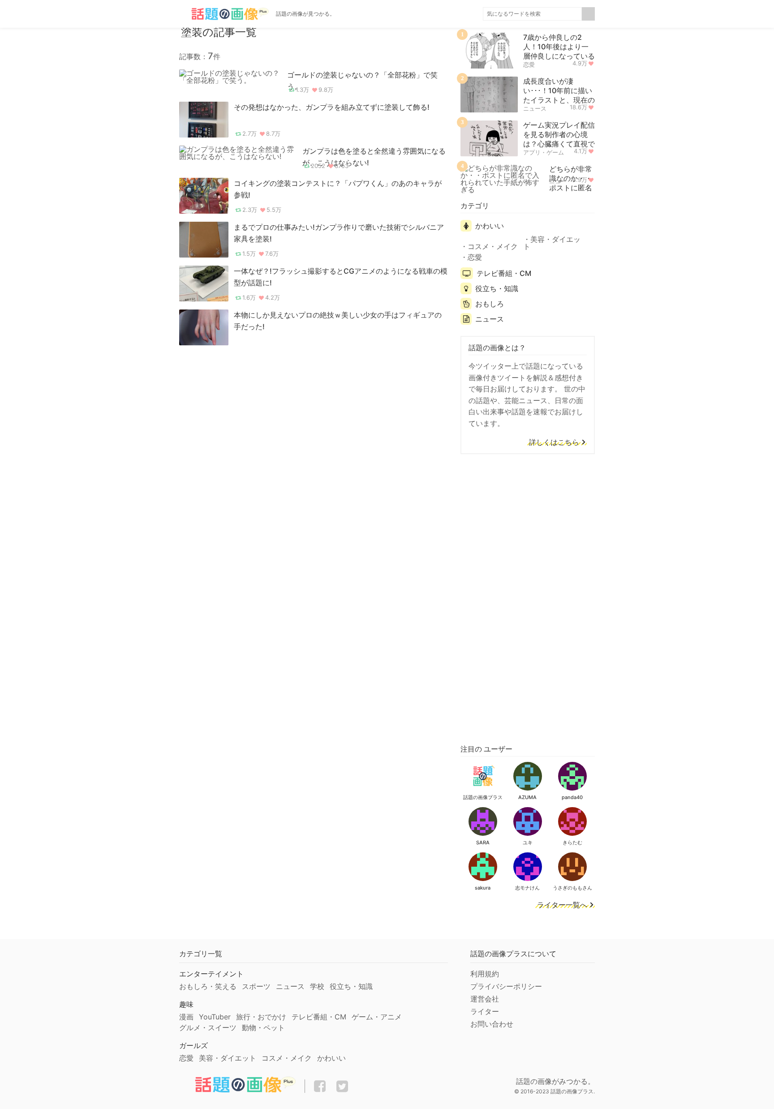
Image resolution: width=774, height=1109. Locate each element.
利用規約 (484, 973)
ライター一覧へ (562, 905)
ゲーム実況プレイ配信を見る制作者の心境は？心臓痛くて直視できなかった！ (559, 138)
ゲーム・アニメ (377, 1016)
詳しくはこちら (554, 442)
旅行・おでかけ (261, 1016)
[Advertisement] (527, 597)
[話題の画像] (224, 14)
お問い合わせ (491, 1023)
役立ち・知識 (496, 288)
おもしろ (489, 303)
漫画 (186, 1016)
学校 (317, 986)
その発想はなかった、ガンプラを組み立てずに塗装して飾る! (332, 107)
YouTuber (215, 1016)
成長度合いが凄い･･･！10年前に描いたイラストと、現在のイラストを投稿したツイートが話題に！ (559, 100)
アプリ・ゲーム (543, 152)
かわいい (489, 225)
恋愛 (529, 64)
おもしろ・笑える (207, 986)
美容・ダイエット (551, 243)
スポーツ (256, 986)
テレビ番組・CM (504, 273)
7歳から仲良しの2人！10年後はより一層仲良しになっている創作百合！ (559, 51)
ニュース (534, 108)
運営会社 (484, 998)
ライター (484, 1011)
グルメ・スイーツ (207, 1027)
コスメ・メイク (493, 246)
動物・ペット (263, 1027)
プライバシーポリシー (506, 986)
